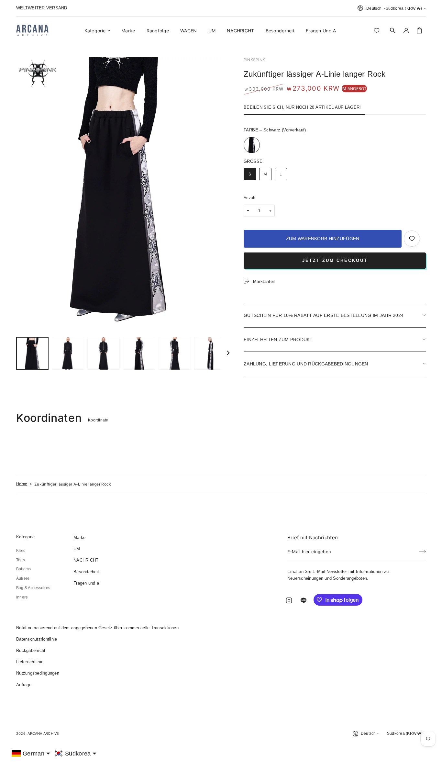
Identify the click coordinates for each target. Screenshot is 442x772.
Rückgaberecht (30, 650)
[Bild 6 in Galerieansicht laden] (210, 353)
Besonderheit (86, 571)
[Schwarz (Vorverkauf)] (252, 145)
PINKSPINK (254, 59)
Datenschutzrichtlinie (36, 639)
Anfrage (23, 684)
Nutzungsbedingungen (37, 673)
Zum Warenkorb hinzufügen (322, 238)
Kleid (21, 550)
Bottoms (23, 569)
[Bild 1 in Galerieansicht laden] (32, 353)
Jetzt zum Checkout (335, 260)
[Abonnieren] (422, 550)
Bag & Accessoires (33, 588)
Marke (79, 537)
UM (76, 548)
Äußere (22, 578)
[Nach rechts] (228, 353)
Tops (20, 560)
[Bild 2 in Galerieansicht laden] (68, 353)
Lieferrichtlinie (29, 661)
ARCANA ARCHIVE (43, 733)
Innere (22, 597)
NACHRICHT (85, 560)
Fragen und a (86, 583)
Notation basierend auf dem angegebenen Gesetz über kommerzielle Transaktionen (97, 627)
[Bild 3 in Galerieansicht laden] (103, 353)
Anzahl (250, 198)
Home (21, 483)
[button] (393, 30)
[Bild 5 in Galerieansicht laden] (175, 353)
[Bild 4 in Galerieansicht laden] (139, 353)
